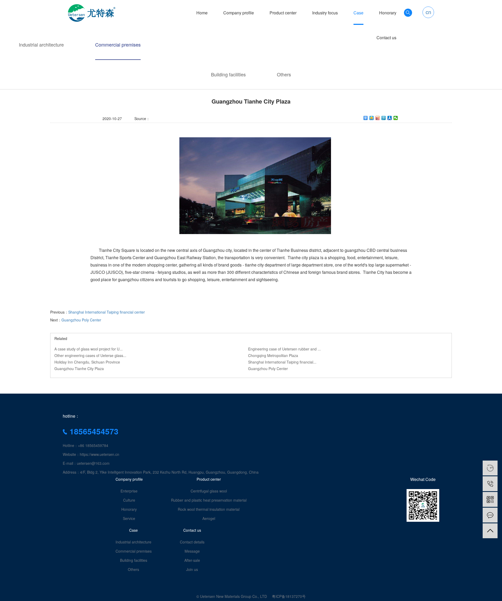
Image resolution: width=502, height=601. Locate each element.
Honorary (387, 13)
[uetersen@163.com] (490, 468)
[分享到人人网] (389, 118)
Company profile (238, 13)
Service (129, 518)
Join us (192, 569)
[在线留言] (490, 515)
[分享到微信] (395, 118)
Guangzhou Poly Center (81, 319)
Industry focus (325, 13)
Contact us (386, 38)
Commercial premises (118, 44)
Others (284, 74)
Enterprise (129, 491)
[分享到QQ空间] (371, 118)
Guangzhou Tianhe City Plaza (79, 368)
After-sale (192, 560)
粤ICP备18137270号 (289, 596)
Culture (129, 500)
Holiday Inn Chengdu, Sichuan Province (87, 362)
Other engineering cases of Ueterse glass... (90, 355)
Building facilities (228, 74)
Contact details (192, 542)
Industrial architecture (41, 44)
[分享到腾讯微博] (383, 118)
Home (202, 13)
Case (358, 13)
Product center (283, 13)
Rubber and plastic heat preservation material (209, 500)
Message (192, 551)
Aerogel (208, 518)
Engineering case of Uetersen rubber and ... (284, 348)
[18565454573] (490, 483)
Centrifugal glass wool (209, 491)
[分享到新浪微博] (377, 118)
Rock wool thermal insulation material (208, 509)
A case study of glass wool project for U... (88, 348)
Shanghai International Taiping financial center (106, 312)
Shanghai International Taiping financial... (282, 362)
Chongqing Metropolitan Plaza (273, 355)
